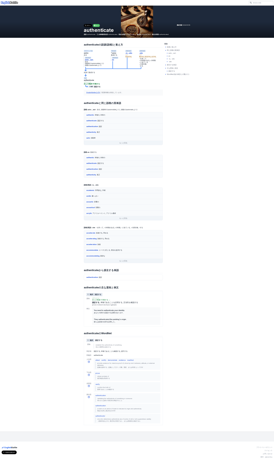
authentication (100, 395)
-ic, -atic (128, 53)
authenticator (100, 416)
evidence (122, 360)
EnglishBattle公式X (93, 92)
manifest (130, 360)
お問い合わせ (267, 454)
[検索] (251, 3)
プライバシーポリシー (264, 447)
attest (97, 360)
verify (97, 384)
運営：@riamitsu (266, 457)
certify (103, 360)
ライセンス (268, 450)
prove (97, 373)
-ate (141, 53)
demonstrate (112, 360)
